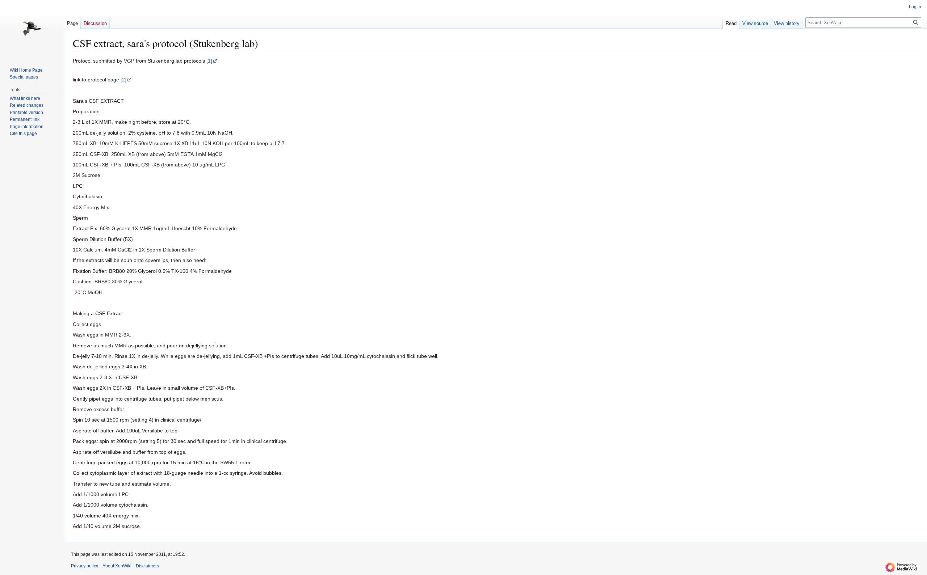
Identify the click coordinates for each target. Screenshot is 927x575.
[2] (123, 80)
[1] (209, 61)
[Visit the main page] (32, 29)
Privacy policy (84, 565)
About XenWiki (116, 565)
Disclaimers (147, 565)
